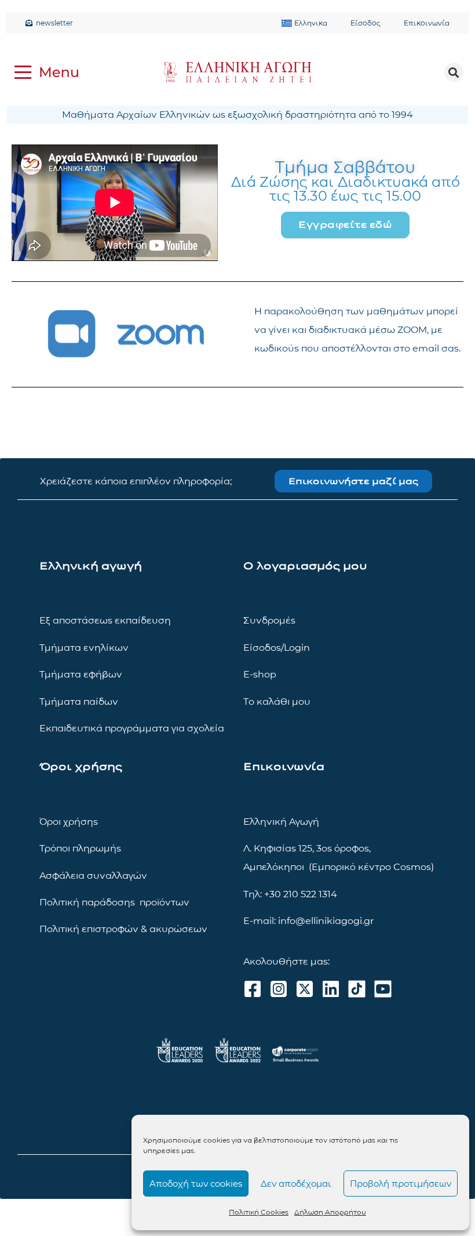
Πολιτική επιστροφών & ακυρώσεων (123, 928)
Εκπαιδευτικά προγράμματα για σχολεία (131, 728)
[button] (453, 72)
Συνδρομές (269, 620)
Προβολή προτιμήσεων (400, 1183)
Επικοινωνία (427, 23)
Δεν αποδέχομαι (296, 1183)
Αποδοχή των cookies (195, 1183)
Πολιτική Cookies (258, 1212)
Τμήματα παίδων (78, 701)
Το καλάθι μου (276, 701)
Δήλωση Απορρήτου (330, 1212)
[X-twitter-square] (304, 989)
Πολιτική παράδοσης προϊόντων (114, 902)
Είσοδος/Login (276, 647)
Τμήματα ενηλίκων (84, 647)
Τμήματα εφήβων (80, 674)
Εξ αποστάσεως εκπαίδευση (105, 620)
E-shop (259, 674)
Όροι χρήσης (68, 821)
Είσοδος (365, 23)
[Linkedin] (330, 989)
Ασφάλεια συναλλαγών (93, 875)
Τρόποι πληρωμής (80, 848)
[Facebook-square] (252, 989)
